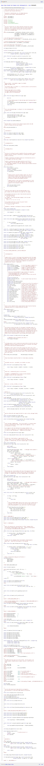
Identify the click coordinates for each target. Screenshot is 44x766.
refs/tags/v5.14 (23, 5)
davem (14, 5)
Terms (12, 764)
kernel (8, 5)
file (23, 7)
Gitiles (6, 764)
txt (39, 764)
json (42, 764)
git (11, 5)
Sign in (42, 1)
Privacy (9, 764)
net (18, 5)
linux (2, 5)
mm (30, 5)
